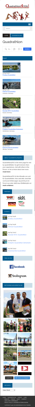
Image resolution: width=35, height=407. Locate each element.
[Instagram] (29, 315)
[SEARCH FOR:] (17, 28)
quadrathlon (17, 291)
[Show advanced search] (14, 49)
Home (4, 397)
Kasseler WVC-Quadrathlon (11, 111)
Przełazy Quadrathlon (9, 75)
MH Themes (27, 405)
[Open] (18, 304)
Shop (18, 399)
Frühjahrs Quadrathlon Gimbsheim (13, 129)
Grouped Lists (19, 49)
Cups (25, 397)
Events (20, 397)
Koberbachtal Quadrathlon (10, 147)
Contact (24, 399)
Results (6, 399)
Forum (13, 399)
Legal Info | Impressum (11, 400)
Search (27, 49)
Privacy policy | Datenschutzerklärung (16, 402)
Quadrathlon (12, 397)
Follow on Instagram (23, 378)
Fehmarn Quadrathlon (9, 91)
